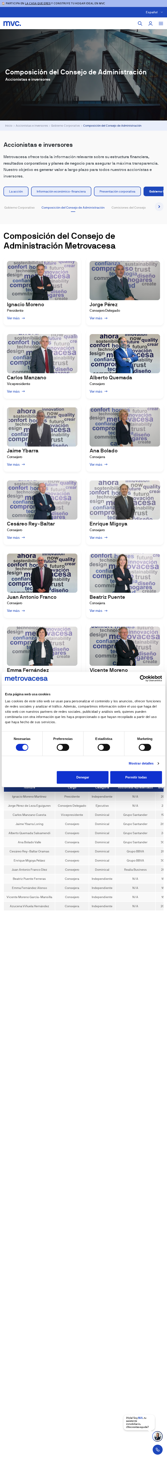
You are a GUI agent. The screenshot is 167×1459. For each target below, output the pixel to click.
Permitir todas (136, 777)
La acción (16, 191)
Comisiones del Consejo (129, 207)
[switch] (63, 747)
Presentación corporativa (117, 191)
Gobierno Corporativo (65, 125)
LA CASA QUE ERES (37, 3)
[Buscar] (140, 23)
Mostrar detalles (141, 763)
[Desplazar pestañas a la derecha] (159, 206)
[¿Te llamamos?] (158, 1450)
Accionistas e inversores (32, 125)
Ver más (13, 318)
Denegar (82, 777)
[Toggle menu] (161, 23)
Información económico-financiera (61, 191)
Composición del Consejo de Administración (73, 207)
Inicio (8, 125)
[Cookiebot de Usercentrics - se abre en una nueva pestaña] (143, 678)
